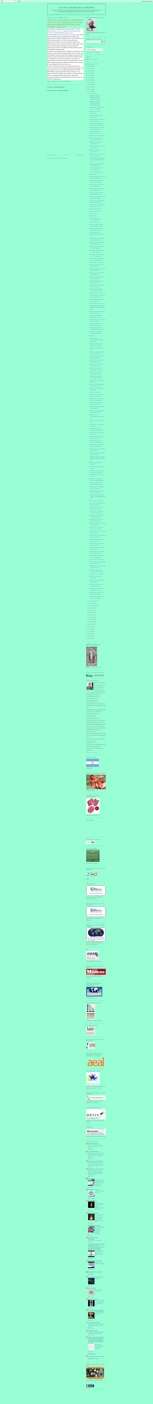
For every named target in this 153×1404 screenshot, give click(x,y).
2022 (89, 75)
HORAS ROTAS (92, 1200)
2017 (89, 87)
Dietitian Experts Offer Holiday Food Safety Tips (96, 273)
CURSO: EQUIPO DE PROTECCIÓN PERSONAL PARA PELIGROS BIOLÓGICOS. (99, 1182)
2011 (89, 634)
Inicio (66, 155)
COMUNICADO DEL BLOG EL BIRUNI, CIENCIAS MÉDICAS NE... (97, 159)
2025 (89, 68)
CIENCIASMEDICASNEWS (77, 7)
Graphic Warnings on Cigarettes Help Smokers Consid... (96, 360)
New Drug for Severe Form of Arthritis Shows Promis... (96, 377)
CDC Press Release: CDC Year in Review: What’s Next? (97, 296)
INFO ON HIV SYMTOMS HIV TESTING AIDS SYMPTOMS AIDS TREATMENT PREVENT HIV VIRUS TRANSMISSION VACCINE (96, 1340)
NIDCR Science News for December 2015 (95, 151)
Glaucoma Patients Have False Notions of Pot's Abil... (96, 437)
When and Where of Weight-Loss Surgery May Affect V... (97, 201)
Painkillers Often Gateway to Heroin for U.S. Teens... (96, 132)
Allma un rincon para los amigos (96, 1356)
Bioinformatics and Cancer (95, 211)
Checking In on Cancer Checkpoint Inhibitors (95, 219)
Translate (98, 52)
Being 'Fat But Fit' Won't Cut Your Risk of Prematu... (97, 532)
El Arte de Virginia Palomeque (96, 1277)
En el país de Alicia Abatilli (95, 1272)
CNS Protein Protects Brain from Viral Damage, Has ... (96, 155)
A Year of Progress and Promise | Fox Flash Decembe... (96, 164)
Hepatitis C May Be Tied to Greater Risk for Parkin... (95, 373)
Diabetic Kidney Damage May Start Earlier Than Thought (96, 124)
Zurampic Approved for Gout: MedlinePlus (96, 389)
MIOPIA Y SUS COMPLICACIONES (99, 1262)
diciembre (92, 94)
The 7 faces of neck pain (95, 392)
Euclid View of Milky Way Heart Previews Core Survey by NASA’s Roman (95, 1146)
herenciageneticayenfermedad (95, 1161)
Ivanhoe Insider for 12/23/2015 (96, 574)
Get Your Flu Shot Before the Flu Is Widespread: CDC (97, 356)
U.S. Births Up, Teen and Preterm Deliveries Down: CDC (97, 352)
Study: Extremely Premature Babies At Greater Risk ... (96, 181)
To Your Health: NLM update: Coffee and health (96, 168)
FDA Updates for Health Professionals (94, 112)
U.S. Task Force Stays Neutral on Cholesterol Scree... (97, 544)
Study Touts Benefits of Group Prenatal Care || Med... (96, 540)
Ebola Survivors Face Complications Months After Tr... (96, 416)
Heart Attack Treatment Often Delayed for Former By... (96, 193)
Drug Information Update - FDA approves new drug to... (96, 593)
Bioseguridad (91, 1178)
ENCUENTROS (92, 1288)
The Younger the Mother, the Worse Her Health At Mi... (96, 290)
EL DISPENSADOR (93, 1143)
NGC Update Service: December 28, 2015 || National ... (96, 247)
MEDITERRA (91, 1354)
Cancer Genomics (93, 213)
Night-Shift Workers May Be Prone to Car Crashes (96, 403)
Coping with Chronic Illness (96, 172)
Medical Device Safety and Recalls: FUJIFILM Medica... (96, 479)
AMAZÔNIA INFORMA (94, 1322)
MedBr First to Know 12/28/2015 (97, 293)
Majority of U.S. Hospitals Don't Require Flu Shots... (96, 504)
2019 (89, 82)
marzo (91, 619)
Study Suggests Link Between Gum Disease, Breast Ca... (96, 512)
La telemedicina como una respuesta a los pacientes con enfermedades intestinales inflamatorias (99, 1230)
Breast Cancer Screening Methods (97, 135)
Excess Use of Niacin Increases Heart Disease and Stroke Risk (99, 1253)
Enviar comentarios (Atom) (60, 158)
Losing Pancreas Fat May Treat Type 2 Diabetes (96, 265)
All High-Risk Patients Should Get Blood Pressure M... (97, 269)
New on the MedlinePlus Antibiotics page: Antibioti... (96, 429)
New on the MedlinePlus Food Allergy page (96, 433)
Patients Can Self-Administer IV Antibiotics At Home (96, 277)
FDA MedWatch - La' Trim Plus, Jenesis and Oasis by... (96, 487)
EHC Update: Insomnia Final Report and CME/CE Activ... (96, 138)
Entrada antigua (80, 155)
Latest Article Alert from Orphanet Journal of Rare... (97, 146)
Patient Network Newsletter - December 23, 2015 (96, 585)
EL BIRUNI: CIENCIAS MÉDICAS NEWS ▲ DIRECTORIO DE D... (95, 97)
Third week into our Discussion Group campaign (96, 300)
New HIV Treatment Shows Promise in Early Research (96, 441)
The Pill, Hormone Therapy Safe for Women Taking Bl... (96, 445)
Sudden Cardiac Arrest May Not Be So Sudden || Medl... (96, 552)
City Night (97, 1278)
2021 (89, 78)
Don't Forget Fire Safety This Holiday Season (96, 281)
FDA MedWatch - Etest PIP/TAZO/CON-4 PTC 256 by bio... (97, 234)
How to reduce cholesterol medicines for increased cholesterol (99, 1346)
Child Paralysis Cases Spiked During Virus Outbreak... (96, 399)
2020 (89, 80)
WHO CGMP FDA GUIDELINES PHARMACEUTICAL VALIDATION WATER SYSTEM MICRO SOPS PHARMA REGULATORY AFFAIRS (96, 1247)
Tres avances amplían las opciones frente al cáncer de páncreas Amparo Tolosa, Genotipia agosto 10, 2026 (95, 1164)
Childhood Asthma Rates (95, 209)
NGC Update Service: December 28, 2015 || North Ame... (96, 243)
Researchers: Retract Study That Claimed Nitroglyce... (96, 128)
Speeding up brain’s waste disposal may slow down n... (97, 320)
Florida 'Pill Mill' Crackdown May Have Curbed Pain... (97, 536)
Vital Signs (91, 335)
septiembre (92, 605)
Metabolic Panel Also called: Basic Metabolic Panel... (96, 344)
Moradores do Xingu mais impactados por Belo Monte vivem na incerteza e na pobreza (96, 1325)
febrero (91, 622)
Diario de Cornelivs (93, 1213)
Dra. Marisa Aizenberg (94, 1225)
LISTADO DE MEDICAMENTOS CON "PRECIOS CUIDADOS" (96, 1332)
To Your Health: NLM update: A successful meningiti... (96, 556)
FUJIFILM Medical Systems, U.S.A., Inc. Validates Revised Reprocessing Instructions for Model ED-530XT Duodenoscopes (63, 31)
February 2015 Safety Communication (66, 34)
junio (91, 612)
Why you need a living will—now (97, 303)
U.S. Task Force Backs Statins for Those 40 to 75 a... (97, 548)
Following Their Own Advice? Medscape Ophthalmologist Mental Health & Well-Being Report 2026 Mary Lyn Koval (95, 1172)
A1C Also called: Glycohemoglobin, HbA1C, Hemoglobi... (96, 339)
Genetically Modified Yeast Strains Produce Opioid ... (96, 316)
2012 (89, 631)
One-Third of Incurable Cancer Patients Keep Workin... (96, 508)
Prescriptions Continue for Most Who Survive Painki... (96, 205)
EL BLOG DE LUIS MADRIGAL (93, 1238)
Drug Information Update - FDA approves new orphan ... (96, 597)
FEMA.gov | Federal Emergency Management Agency (96, 385)
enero (91, 624)
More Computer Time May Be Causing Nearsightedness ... (96, 259)
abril (91, 617)
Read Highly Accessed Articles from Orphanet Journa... (96, 589)
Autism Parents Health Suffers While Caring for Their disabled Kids (99, 1303)
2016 (89, 89)
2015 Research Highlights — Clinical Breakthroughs (96, 332)
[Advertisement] (60, 141)
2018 (89, 85)
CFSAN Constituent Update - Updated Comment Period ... (96, 483)
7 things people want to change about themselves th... (96, 239)
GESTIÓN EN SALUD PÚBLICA (96, 1169)
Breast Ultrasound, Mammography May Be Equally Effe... (97, 197)
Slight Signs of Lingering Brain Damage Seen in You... (96, 411)
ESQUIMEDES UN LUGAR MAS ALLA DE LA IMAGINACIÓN (96, 1310)
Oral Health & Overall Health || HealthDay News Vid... (96, 516)
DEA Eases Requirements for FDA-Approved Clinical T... (97, 562)
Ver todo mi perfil (91, 752)
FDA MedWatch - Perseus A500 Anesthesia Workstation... (96, 491)
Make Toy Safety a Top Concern (96, 262)
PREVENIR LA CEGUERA (95, 1261)
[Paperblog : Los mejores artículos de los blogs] (90, 843)
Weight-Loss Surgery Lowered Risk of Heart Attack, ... (96, 395)
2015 (89, 91)
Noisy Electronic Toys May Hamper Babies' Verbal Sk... (96, 369)
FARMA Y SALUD (92, 1330)
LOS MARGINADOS (93, 1151)
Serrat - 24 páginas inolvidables (99, 1290)
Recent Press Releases (94, 222)
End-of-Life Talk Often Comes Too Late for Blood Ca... (97, 524)
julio (91, 610)
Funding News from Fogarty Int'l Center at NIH (97, 581)
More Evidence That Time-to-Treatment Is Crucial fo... (96, 528)
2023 (89, 73)
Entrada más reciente (52, 155)
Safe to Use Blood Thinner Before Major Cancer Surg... (97, 120)
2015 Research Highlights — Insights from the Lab (96, 324)
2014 (89, 627)
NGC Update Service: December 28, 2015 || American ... (96, 251)
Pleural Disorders (93, 174)
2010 (89, 636)
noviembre (92, 601)
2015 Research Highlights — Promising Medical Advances (96, 328)
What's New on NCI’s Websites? (96, 559)
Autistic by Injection (93, 1299)
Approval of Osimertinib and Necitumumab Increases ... (96, 229)
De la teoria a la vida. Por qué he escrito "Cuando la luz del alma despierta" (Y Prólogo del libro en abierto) (99, 1218)
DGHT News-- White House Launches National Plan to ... (96, 570)
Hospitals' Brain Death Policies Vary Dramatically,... (96, 185)
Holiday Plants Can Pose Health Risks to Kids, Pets (96, 286)
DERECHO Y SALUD (93, 1189)
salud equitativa (101, 682)
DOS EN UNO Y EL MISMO (94, 1240)
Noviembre (90, 1273)
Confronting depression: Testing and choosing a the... (97, 453)
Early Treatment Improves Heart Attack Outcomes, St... (96, 189)
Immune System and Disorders (96, 500)
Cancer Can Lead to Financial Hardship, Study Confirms (96, 225)
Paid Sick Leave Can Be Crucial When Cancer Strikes (96, 364)
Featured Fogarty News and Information (95, 577)
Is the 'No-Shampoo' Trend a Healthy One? (95, 116)
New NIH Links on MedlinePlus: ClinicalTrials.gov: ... (97, 312)
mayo (91, 615)
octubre (91, 603)
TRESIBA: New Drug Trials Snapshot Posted (95, 142)
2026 (89, 66)
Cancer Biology (93, 216)
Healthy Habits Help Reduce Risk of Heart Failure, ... (97, 407)
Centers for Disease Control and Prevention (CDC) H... (96, 108)
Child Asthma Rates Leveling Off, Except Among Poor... (97, 177)
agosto (91, 608)
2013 (89, 629)
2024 (89, 71)
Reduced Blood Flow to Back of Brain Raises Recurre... (96, 520)
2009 (89, 638)
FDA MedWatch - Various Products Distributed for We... (97, 566)
